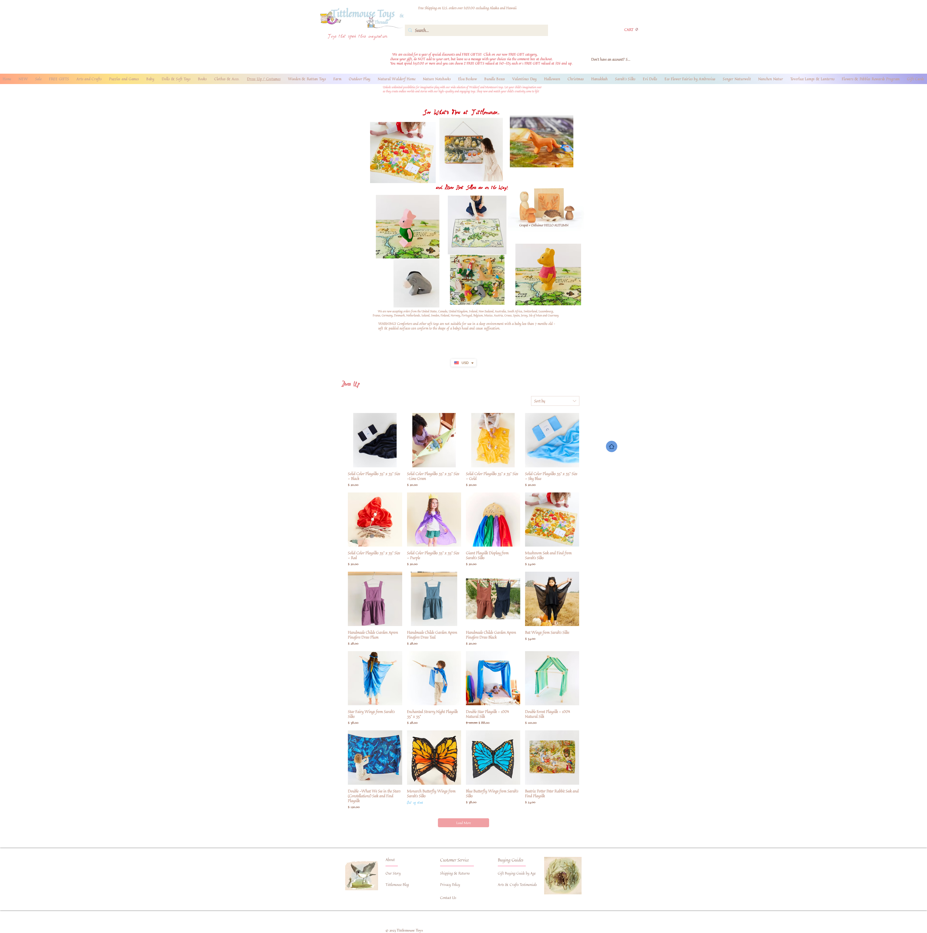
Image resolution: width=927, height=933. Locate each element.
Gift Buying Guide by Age (517, 873)
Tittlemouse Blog (397, 884)
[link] (631, 30)
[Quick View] (375, 440)
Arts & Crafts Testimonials (517, 884)
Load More (463, 822)
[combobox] (555, 401)
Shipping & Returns (455, 873)
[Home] (611, 446)
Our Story (393, 873)
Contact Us (448, 897)
